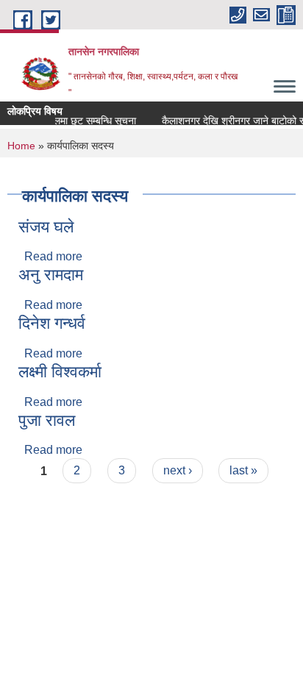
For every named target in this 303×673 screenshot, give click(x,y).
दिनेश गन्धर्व (51, 323)
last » (243, 470)
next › (177, 470)
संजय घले (46, 227)
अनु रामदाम (50, 275)
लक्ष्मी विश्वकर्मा (59, 372)
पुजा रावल (46, 420)
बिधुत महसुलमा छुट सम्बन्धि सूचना (74, 121)
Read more (53, 256)
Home (21, 146)
